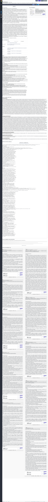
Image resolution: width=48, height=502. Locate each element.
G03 (15, 450)
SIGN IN (42, 0)
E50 (38, 294)
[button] (33, 4)
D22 (15, 310)
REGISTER (45, 0)
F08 (9, 4)
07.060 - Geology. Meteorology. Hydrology (12, 42)
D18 (15, 399)
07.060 (7, 4)
